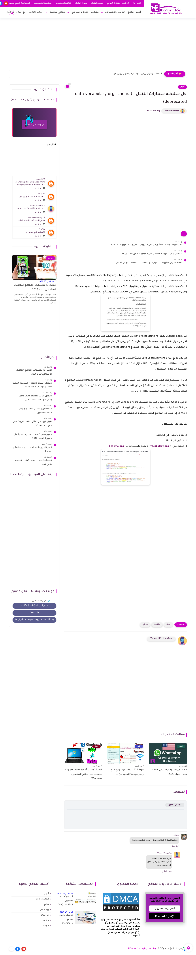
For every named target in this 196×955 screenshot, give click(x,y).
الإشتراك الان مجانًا (164, 916)
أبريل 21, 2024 (66, 912)
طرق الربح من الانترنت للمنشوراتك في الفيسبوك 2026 (32, 424)
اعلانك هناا (34, 612)
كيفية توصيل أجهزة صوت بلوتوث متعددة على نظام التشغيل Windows (83, 774)
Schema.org (116, 446)
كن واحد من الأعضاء (34, 125)
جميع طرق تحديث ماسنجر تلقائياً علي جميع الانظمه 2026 (33, 437)
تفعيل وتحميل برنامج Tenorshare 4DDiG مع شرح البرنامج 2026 (65, 920)
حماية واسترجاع (80, 12)
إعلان (40, 601)
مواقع (145, 625)
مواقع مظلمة (57, 12)
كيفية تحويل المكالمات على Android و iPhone (32, 449)
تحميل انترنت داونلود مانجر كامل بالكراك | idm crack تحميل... (35, 398)
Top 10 (10, 12)
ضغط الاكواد (97, 3)
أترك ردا (37, 188)
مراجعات (44, 915)
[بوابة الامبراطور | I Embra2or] (166, 9)
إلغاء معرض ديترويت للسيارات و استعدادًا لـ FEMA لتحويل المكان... (147, 263)
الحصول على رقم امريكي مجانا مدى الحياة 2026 (169, 772)
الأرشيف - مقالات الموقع (118, 3)
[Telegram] (11, 949)
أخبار (138, 12)
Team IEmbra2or (171, 111)
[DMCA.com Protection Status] (121, 911)
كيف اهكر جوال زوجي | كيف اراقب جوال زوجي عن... (136, 74)
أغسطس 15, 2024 (47, 282)
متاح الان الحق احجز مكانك (34, 605)
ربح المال (21, 12)
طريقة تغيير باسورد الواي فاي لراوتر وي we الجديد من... (127, 772)
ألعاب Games (36, 12)
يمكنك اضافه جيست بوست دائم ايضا (34, 620)
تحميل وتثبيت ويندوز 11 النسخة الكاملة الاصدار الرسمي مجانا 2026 (32, 385)
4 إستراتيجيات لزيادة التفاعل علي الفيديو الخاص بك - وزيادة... (150, 254)
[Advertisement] (98, 45)
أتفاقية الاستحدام (63, 3)
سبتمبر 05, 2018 (65, 894)
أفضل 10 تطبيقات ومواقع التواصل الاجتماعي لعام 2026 (35, 287)
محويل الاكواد (81, 3)
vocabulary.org (159, 446)
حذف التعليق (167, 871)
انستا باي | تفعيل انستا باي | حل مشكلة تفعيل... (35, 411)
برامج (131, 12)
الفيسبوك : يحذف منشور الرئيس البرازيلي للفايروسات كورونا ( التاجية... (145, 245)
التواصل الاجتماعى (115, 12)
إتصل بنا (137, 3)
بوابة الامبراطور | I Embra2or (142, 949)
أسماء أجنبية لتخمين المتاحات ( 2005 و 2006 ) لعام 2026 (65, 901)
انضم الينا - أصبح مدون (19, 3)
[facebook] (17, 949)
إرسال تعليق (174, 805)
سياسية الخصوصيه (43, 3)
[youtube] (6, 3)
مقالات (95, 12)
